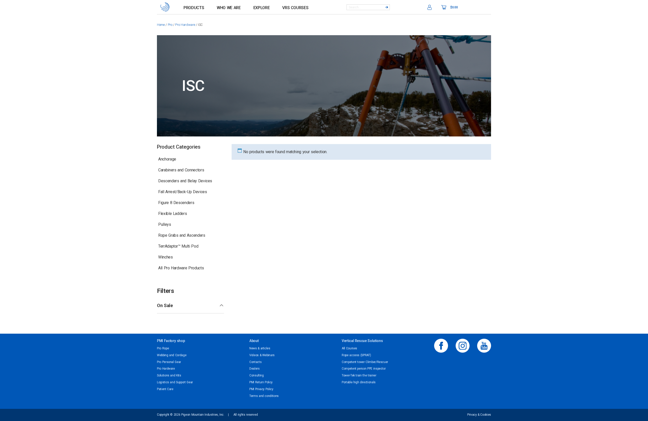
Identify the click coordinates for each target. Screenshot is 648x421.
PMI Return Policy (261, 382)
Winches (165, 257)
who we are (228, 7)
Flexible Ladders (172, 213)
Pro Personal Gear (169, 362)
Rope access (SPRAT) (356, 355)
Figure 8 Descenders (176, 202)
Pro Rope (163, 348)
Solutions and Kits (169, 375)
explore (261, 7)
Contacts (255, 362)
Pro (170, 25)
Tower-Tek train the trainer (359, 375)
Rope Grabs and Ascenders (181, 235)
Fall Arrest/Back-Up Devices (182, 191)
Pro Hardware (185, 25)
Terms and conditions (264, 396)
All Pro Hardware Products (181, 268)
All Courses (349, 348)
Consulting (256, 375)
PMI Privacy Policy (261, 389)
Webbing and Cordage (171, 355)
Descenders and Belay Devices (185, 180)
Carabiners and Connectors (181, 170)
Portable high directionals (359, 382)
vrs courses (295, 7)
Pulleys (164, 224)
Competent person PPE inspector (364, 368)
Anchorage (167, 159)
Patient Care (165, 389)
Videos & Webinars (262, 355)
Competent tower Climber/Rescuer (365, 362)
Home (161, 25)
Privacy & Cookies (479, 414)
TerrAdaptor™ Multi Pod (178, 246)
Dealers (254, 368)
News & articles (259, 348)
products (194, 7)
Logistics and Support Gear (175, 382)
